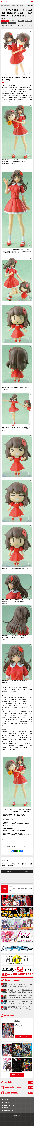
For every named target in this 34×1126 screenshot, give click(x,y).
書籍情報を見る (16, 1074)
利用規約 (6, 1108)
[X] (15, 851)
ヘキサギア (20, 20)
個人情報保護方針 (8, 1110)
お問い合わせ (7, 1102)
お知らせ (6, 1099)
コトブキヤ (4, 23)
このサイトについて (9, 1105)
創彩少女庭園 (28, 20)
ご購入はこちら (22, 1036)
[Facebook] (12, 851)
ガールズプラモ (5, 20)
